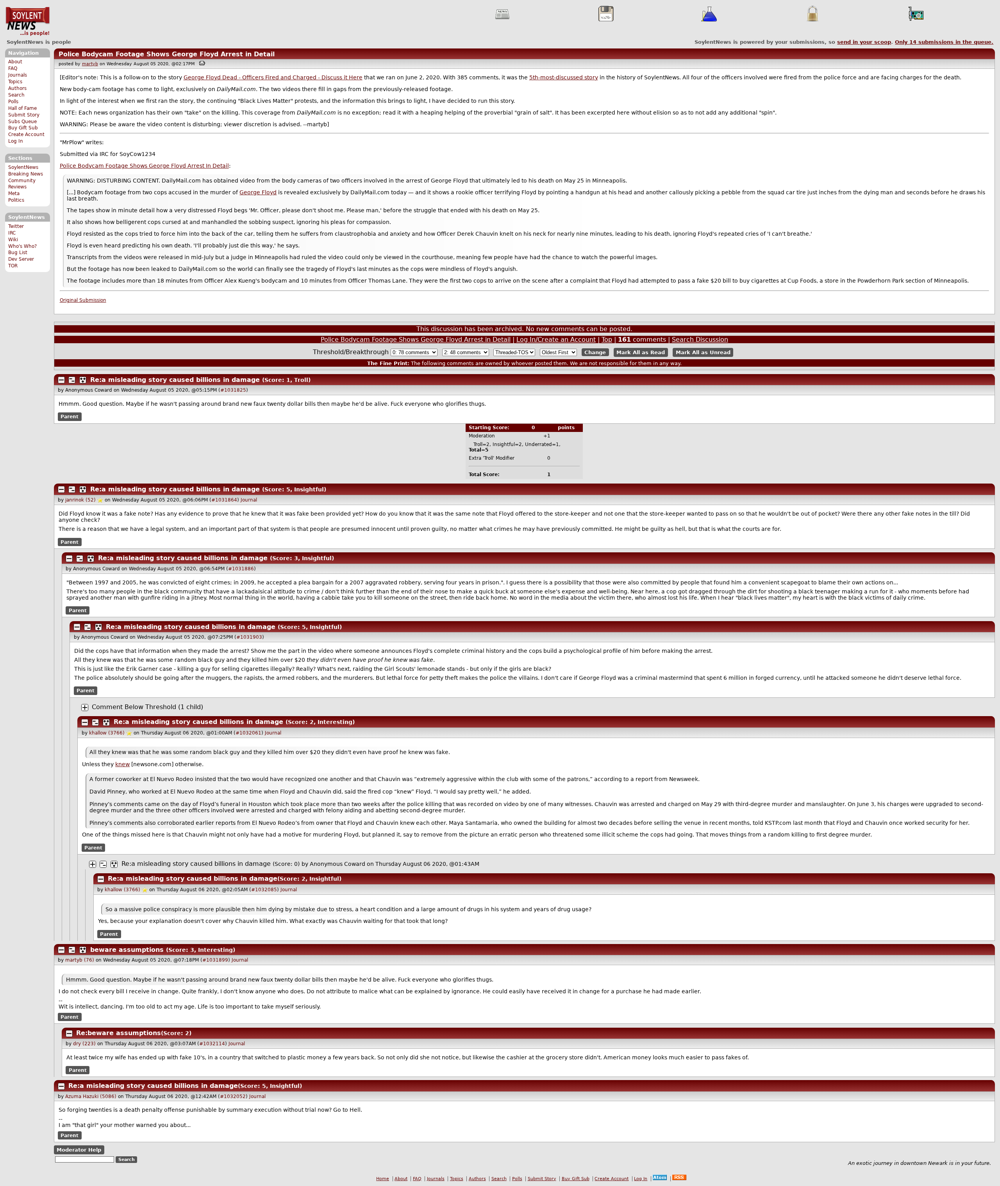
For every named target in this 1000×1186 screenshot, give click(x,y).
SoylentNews (27, 21)
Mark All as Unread (703, 352)
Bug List (17, 252)
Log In (15, 141)
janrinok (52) (80, 500)
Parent (70, 416)
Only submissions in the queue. (944, 42)
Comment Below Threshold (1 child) (147, 707)
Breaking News (25, 174)
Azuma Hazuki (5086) (90, 1096)
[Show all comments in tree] (82, 379)
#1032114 (212, 1043)
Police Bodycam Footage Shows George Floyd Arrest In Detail (144, 166)
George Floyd (258, 192)
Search (16, 95)
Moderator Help (79, 1150)
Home (382, 1178)
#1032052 (233, 1096)
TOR (13, 266)
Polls (13, 101)
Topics (15, 81)
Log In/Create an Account (556, 339)
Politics (16, 200)
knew (122, 764)
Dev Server (21, 259)
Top (607, 339)
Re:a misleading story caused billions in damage (175, 379)
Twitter (16, 226)
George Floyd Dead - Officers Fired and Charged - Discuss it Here (273, 77)
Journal (249, 500)
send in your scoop (864, 42)
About (15, 61)
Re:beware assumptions (118, 1033)
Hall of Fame (22, 108)
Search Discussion (700, 339)
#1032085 (264, 889)
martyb (90, 63)
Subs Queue (22, 121)
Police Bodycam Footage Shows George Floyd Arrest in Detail (167, 54)
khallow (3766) (107, 733)
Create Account (26, 134)
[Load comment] (84, 707)
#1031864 (224, 500)
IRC (12, 233)
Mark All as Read (640, 352)
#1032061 (248, 733)
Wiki (13, 239)
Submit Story (23, 115)
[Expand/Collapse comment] (61, 379)
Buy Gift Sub (23, 128)
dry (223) (84, 1043)
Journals (17, 75)
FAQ (12, 68)
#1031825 (233, 390)
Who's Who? (22, 246)
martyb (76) (79, 960)
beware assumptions (127, 949)
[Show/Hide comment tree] (71, 379)
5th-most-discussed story (563, 77)
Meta (14, 193)
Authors (17, 88)
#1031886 (241, 569)
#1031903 (249, 637)
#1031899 (215, 960)
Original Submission (83, 300)
